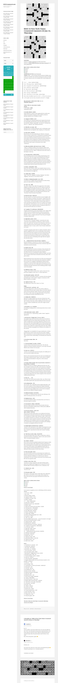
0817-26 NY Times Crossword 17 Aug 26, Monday (8, 28)
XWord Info (5, 48)
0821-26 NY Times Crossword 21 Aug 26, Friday (8, 17)
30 (4, 91)
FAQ (4, 41)
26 (8, 88)
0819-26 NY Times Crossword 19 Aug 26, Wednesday (8, 22)
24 (5, 88)
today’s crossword (32, 61)
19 (8, 86)
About (4, 43)
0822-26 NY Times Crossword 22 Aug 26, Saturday (8, 14)
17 (5, 86)
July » (12, 94)
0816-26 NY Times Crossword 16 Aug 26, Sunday (8, 30)
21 (11, 86)
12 (8, 83)
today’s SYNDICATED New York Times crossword (38, 63)
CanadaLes (28, 624)
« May (5, 94)
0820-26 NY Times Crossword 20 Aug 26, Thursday (8, 19)
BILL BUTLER (27, 101)
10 (5, 83)
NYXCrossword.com (9, 4)
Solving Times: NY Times (7, 50)
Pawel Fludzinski (38, 608)
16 (4, 86)
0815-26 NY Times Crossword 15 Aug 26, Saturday (8, 33)
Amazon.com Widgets (28, 602)
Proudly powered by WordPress (29, 680)
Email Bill (5, 45)
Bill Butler (32, 608)
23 (4, 88)
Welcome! (5, 40)
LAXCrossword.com (6, 47)
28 (11, 88)
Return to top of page (28, 487)
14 (11, 83)
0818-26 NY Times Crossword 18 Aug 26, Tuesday (8, 25)
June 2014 (8, 68)
